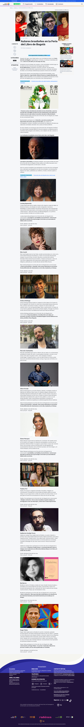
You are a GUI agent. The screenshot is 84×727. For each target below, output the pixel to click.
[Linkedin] (14, 50)
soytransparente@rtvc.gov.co (59, 695)
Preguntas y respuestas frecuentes (16, 671)
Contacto (60, 4)
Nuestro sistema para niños (14, 673)
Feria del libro (15, 68)
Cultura (15, 7)
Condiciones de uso (35, 689)
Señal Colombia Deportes (14, 680)
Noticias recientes (12, 674)
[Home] (7, 4)
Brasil (15, 67)
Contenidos (40, 4)
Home (11, 7)
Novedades (51, 4)
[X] (14, 54)
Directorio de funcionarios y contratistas (17, 670)
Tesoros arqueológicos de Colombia (58, 1)
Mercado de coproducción (14, 684)
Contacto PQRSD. (71, 675)
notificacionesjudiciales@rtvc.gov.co (61, 692)
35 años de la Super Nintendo (71, 1)
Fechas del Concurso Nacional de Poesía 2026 (43, 1)
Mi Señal (11, 681)
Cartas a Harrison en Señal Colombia (27, 1)
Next (77, 1)
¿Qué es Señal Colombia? (14, 679)
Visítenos (11, 675)
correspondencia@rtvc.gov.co (68, 674)
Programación (29, 4)
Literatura (15, 70)
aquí (49, 55)
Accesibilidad (43, 689)
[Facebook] (14, 47)
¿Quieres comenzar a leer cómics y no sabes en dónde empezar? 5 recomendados (66, 57)
